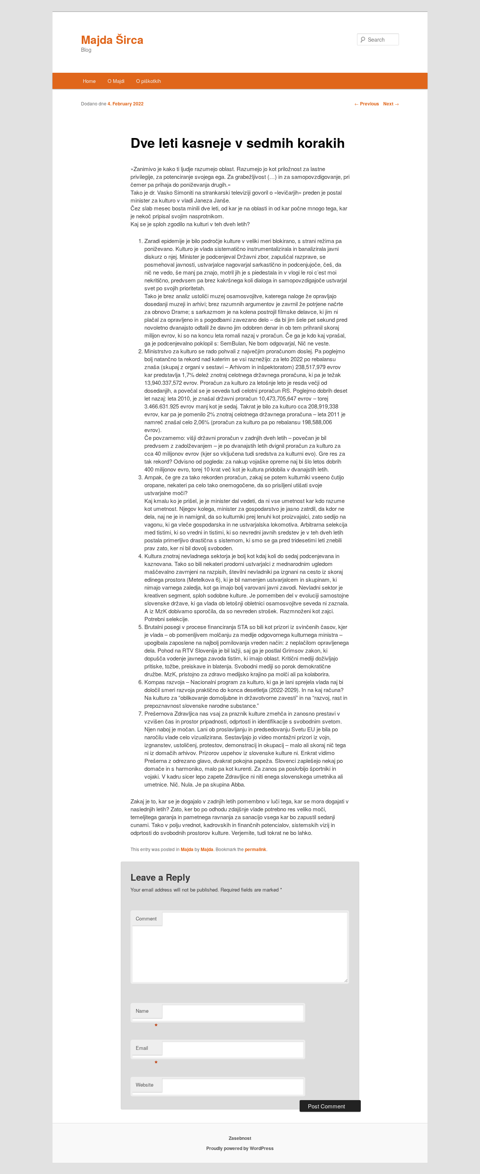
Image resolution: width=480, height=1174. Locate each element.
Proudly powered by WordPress (240, 1148)
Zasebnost (240, 1138)
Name (147, 1012)
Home (89, 80)
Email (147, 1049)
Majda (187, 849)
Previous (366, 103)
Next (391, 103)
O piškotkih (148, 80)
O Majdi (116, 80)
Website (144, 1084)
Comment (146, 918)
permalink (255, 849)
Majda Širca (112, 39)
